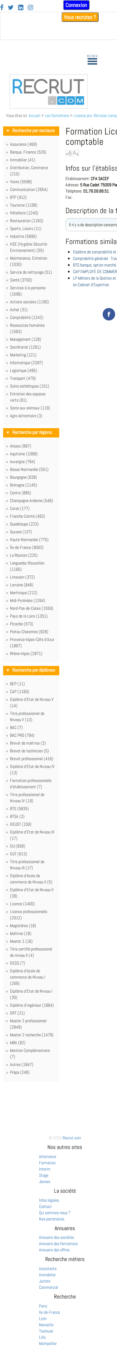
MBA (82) (18, 1042)
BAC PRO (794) (22, 735)
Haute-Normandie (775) (29, 539)
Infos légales (49, 1200)
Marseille (46, 1324)
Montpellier (48, 1343)
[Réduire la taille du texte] (76, 153)
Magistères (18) (23, 925)
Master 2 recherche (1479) (32, 1035)
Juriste (44, 1281)
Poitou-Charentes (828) (29, 631)
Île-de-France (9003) (27, 547)
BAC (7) (16, 727)
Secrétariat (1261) (25, 347)
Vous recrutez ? (80, 17)
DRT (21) (17, 1013)
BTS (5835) (19, 808)
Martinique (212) (23, 592)
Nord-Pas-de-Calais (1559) (31, 608)
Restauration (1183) (26, 220)
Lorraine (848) (21, 585)
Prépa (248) (20, 1072)
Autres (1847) (21, 1064)
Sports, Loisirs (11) (25, 228)
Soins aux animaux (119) (30, 408)
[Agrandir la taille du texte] (69, 153)
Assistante (47, 1268)
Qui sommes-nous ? (55, 1212)
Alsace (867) (20, 446)
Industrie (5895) (23, 236)
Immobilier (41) (22, 160)
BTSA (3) (17, 816)
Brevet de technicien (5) (29, 751)
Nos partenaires (51, 1219)
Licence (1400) (22, 904)
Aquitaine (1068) (24, 454)
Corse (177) (20, 508)
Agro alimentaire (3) (26, 415)
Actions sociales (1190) (29, 302)
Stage (43, 1175)
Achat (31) (19, 309)
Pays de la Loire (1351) (29, 616)
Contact (45, 1206)
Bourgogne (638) (23, 477)
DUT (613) (18, 854)
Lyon (42, 1318)
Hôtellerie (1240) (24, 213)
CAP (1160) (19, 691)
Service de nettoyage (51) (31, 272)
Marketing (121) (23, 355)
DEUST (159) (21, 824)
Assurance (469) (23, 144)
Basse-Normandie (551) (29, 469)
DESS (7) (17, 963)
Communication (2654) (29, 189)
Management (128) (25, 339)
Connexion (76, 4)
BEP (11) (17, 684)
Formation (47, 1163)
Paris (43, 1306)
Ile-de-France (49, 1312)
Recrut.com (72, 1138)
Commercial (48, 1287)
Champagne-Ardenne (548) (31, 500)
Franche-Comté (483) (27, 516)
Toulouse (46, 1331)
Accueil (34, 115)
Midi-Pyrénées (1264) (27, 600)
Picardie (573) (21, 624)
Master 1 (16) (21, 941)
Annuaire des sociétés (56, 1237)
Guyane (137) (21, 532)
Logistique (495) (23, 370)
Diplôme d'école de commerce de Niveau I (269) (27, 977)
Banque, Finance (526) (28, 152)
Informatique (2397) (26, 362)
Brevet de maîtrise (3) (28, 743)
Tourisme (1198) (23, 205)
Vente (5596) (21, 181)
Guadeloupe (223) (24, 524)
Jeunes (44, 1181)
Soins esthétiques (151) (29, 386)
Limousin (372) (22, 577)
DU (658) (17, 846)
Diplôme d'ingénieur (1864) (32, 1005)
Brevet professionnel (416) (31, 758)
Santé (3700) (21, 280)
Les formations (57, 115)
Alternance (47, 1156)
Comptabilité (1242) (26, 317)
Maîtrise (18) (21, 933)
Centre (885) (20, 493)
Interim (45, 1169)
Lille (42, 1337)
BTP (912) (18, 197)
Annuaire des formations (58, 1243)
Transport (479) (23, 378)
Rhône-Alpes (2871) (26, 653)
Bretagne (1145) (23, 485)
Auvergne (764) (22, 461)
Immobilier (47, 1275)
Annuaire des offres (54, 1250)
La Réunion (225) (24, 555)
